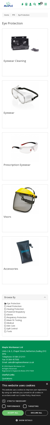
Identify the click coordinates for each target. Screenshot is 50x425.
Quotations (7, 378)
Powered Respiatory (15, 311)
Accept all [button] (13, 413)
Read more (36, 395)
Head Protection (14, 306)
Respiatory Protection (16, 317)
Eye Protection (23, 15)
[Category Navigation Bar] (45, 4)
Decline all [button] (36, 413)
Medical (10, 323)
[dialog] (25, 403)
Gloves (9, 314)
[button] (25, 420)
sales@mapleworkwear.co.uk (21, 362)
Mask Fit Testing (14, 320)
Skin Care (10, 325)
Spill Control (12, 328)
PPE (13, 15)
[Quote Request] (26, 4)
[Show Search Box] (34, 4)
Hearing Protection (15, 309)
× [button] (47, 384)
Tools (9, 331)
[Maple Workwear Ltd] (9, 4)
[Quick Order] (22, 4)
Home (6, 15)
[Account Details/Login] (30, 4)
